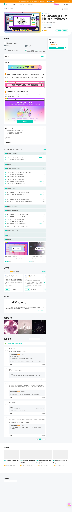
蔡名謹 (10, 402)
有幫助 (8, 289)
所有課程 (5, 8)
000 (9, 348)
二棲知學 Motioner (13, 354)
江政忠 (10, 369)
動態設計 (12, 8)
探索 (14, 4)
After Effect (13, 481)
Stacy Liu (11, 418)
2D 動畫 (7, 481)
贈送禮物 (65, 30)
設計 (9, 8)
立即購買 (56, 47)
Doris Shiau (11, 383)
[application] (22, 22)
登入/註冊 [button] (66, 4)
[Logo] (36, 14)
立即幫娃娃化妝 (50, 1)
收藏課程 (59, 30)
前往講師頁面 (40, 310)
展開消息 (42, 56)
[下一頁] (44, 439)
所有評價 (44, 271)
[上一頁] (37, 439)
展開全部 (25, 121)
